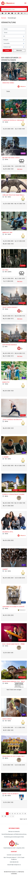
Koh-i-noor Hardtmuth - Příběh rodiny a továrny (14, 644)
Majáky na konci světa (11, 157)
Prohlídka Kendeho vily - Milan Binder (14, 681)
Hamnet (5, 569)
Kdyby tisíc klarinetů (10, 794)
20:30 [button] (8, 278)
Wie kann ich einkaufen (14, 831)
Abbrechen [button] (19, 50)
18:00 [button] (8, 203)
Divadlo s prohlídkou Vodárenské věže (14, 494)
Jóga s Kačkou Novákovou (12, 419)
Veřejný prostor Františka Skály (14, 195)
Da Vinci (5, 270)
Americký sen (7, 232)
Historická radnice (9, 344)
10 (5, 816)
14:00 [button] (20, 128)
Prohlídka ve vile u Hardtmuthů (14, 756)
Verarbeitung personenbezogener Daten (14, 836)
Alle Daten (19, 169)
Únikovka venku (8, 83)
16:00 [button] (8, 128)
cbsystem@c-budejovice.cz (14, 864)
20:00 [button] (8, 241)
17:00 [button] (8, 166)
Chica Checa (7, 719)
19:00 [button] (8, 503)
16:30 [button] (8, 428)
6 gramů (5, 457)
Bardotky (6, 382)
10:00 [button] (20, 166)
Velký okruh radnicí (10, 307)
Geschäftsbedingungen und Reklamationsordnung (14, 834)
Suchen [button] (7, 50)
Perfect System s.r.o (13, 871)
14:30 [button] (20, 203)
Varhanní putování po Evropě (13, 606)
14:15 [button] (8, 353)
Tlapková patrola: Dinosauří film (14, 120)
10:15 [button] (8, 315)
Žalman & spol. (8, 532)
